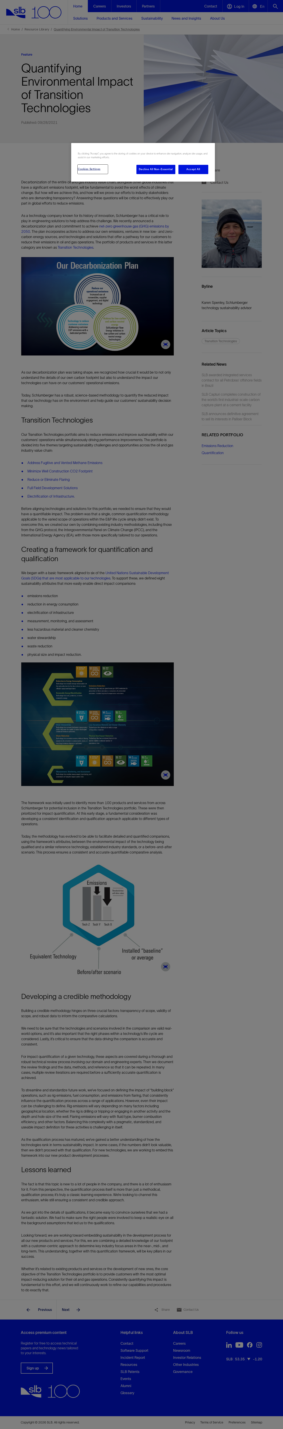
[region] (143, 162)
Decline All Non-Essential (156, 169)
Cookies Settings (89, 169)
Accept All (193, 169)
